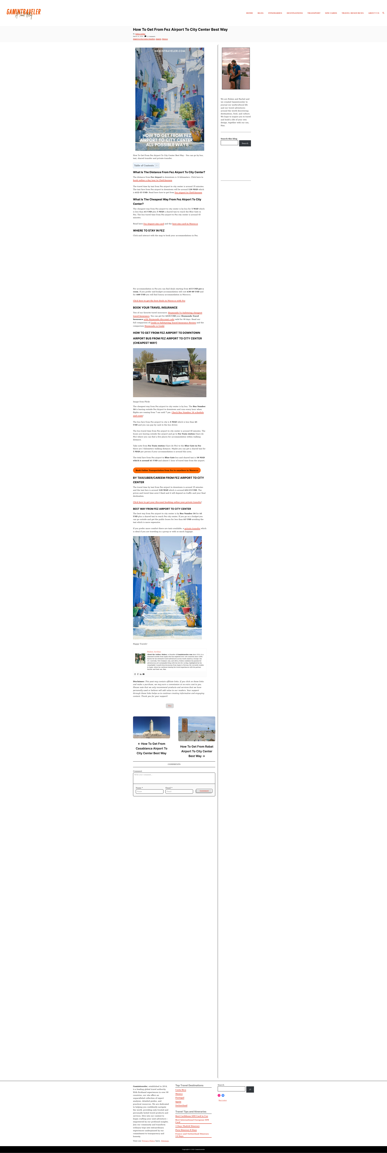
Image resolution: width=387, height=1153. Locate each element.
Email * (168, 788)
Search (245, 143)
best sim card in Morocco (185, 224)
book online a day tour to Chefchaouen (152, 180)
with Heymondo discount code (159, 319)
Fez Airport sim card (153, 224)
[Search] (250, 1089)
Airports (158, 39)
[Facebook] (138, 674)
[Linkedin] (141, 674)
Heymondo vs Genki (154, 326)
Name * (139, 788)
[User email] (143, 674)
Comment (137, 771)
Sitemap (165, 1141)
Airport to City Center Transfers (144, 39)
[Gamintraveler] (51, 13)
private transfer (192, 528)
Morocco (165, 39)
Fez (169, 706)
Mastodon (223, 1100)
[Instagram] (135, 674)
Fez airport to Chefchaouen (188, 192)
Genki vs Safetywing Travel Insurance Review (173, 323)
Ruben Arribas (140, 34)
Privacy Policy (148, 1141)
